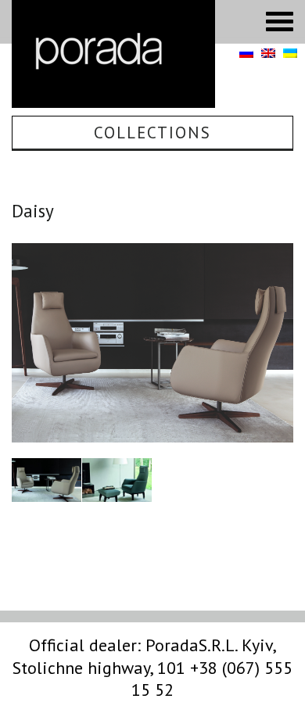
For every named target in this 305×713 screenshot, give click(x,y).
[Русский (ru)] (246, 54)
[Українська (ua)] (290, 54)
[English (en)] (268, 54)
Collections (152, 132)
